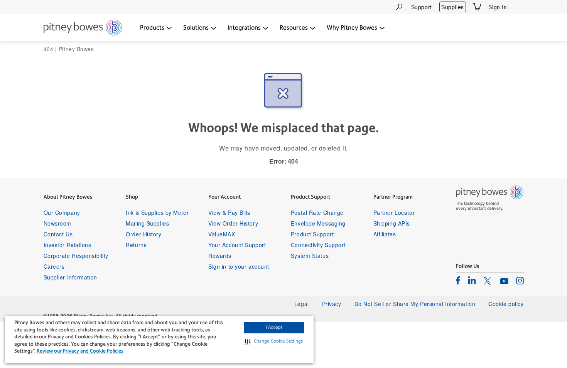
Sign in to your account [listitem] (238, 266)
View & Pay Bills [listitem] (229, 212)
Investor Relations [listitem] (67, 244)
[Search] (399, 7)
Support (421, 7)
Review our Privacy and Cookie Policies (80, 351)
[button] (273, 341)
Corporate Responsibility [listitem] (76, 255)
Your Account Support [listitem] (237, 244)
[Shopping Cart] (477, 6)
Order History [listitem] (143, 234)
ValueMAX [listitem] (221, 234)
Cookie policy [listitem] (505, 304)
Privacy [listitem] (331, 304)
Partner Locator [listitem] (394, 212)
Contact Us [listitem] (58, 234)
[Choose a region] (519, 7)
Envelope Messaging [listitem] (318, 223)
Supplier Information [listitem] (70, 277)
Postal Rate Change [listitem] (317, 212)
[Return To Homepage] (83, 28)
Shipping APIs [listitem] (391, 223)
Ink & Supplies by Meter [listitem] (157, 212)
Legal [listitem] (301, 304)
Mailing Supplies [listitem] (147, 223)
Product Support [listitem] (312, 234)
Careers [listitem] (54, 266)
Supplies (452, 7)
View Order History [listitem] (233, 223)
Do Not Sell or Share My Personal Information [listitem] (415, 304)
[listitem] (458, 280)
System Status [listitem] (310, 255)
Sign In (497, 7)
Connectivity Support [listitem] (318, 244)
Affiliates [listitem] (384, 234)
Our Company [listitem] (62, 212)
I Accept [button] (274, 327)
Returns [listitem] (136, 244)
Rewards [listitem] (219, 255)
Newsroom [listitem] (57, 223)
